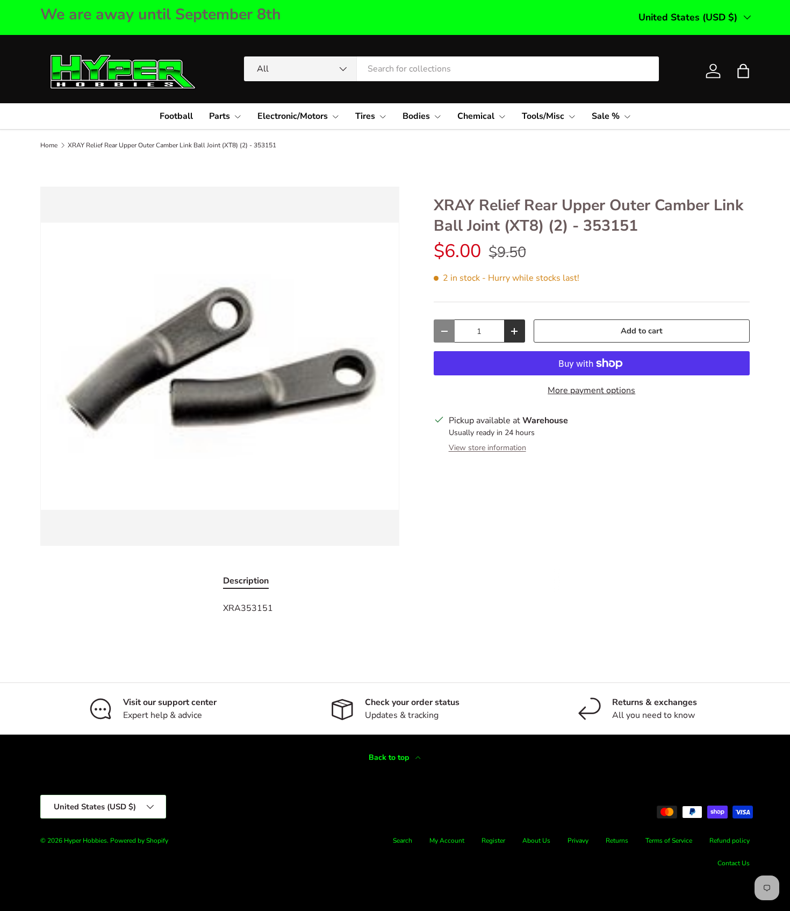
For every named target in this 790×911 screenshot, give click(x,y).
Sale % (606, 116)
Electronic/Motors (292, 116)
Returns (617, 840)
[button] (743, 71)
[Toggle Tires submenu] (382, 116)
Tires (365, 116)
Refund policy (729, 840)
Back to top (390, 757)
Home (49, 145)
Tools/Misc (543, 116)
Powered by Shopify (139, 840)
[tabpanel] (395, 608)
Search (402, 840)
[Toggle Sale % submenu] (627, 116)
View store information (487, 448)
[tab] (246, 580)
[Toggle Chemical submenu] (501, 116)
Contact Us (733, 863)
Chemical (475, 116)
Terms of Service (668, 840)
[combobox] (451, 68)
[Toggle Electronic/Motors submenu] (335, 116)
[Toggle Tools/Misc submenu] (571, 116)
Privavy (578, 840)
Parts (219, 116)
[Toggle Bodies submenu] (437, 116)
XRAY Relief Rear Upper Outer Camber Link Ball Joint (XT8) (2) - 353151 (172, 145)
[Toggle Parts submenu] (237, 116)
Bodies (416, 116)
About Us (536, 840)
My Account (446, 840)
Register (493, 840)
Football (176, 116)
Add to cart (642, 330)
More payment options (591, 390)
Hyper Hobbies (85, 840)
